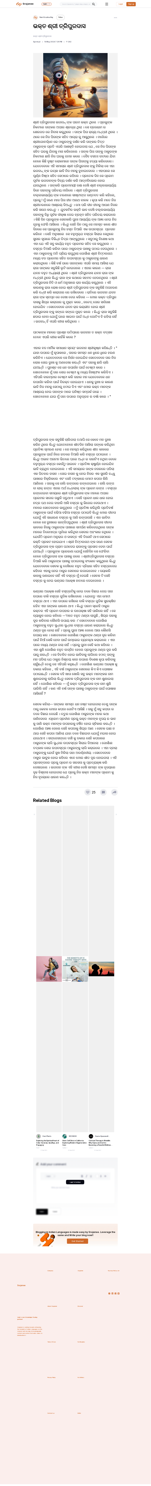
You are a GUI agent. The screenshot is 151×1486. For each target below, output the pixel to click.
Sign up (131, 4)
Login (121, 4)
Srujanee (21, 1285)
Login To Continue (75, 1182)
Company (50, 1271)
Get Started (78, 1241)
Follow (60, 17)
